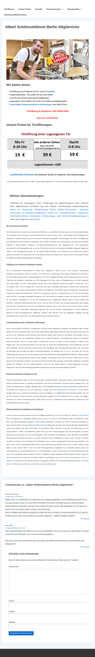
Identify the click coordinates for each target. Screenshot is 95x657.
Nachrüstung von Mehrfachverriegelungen (28, 213)
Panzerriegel (15, 104)
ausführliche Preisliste (22, 174)
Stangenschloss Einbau (45, 210)
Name (11, 601)
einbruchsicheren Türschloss (66, 390)
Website (12, 622)
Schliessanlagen (48, 216)
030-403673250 (61, 111)
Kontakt (38, 9)
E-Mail (11, 612)
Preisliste (51, 91)
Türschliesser (34, 216)
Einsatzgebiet (73, 9)
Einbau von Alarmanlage (21, 210)
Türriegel (45, 390)
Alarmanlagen (46, 104)
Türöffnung (9, 9)
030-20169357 (52, 118)
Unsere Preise (24, 9)
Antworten (86, 519)
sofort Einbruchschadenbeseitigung (71, 216)
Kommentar (14, 567)
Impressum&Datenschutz (15, 15)
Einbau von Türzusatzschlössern (62, 213)
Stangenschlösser (30, 104)
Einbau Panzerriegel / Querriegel (73, 210)
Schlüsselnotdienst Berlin (36, 425)
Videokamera (66, 386)
